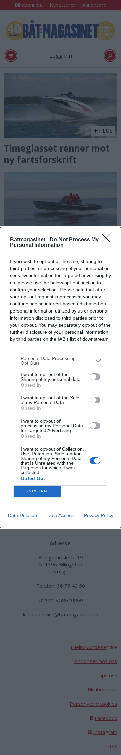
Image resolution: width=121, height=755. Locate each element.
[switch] (95, 376)
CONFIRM (37, 491)
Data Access (60, 515)
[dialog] (60, 377)
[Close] (108, 240)
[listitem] (60, 360)
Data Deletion (22, 515)
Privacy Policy (98, 515)
